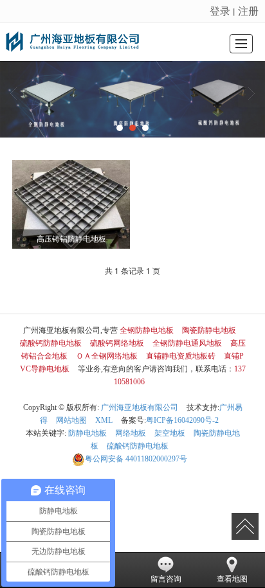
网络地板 (130, 433)
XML (104, 420)
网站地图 (71, 420)
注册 (248, 10)
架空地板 (169, 433)
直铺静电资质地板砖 (180, 356)
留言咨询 (166, 579)
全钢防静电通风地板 (187, 343)
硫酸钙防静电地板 (51, 343)
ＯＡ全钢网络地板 (107, 356)
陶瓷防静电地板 (209, 330)
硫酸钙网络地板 (117, 343)
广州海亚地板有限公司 (139, 407)
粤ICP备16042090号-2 (182, 420)
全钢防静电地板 (147, 330)
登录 (220, 10)
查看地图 (232, 579)
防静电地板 (87, 433)
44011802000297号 (136, 458)
